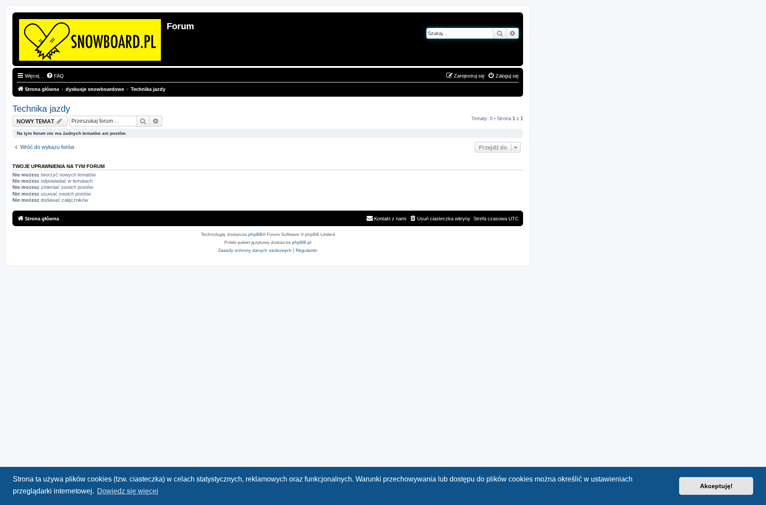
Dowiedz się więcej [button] (127, 491)
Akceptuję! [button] (716, 485)
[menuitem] (55, 75)
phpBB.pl (301, 242)
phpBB (255, 234)
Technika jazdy (41, 109)
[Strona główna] (91, 38)
